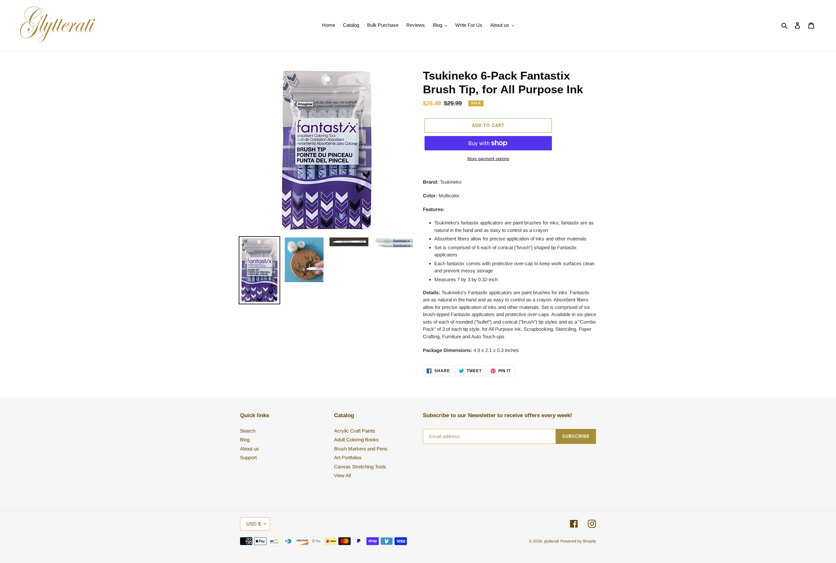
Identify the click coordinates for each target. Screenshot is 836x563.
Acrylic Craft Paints (354, 431)
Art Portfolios (348, 457)
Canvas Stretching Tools (360, 466)
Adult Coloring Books (356, 439)
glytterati (551, 541)
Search (247, 431)
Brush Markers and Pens (361, 448)
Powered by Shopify (578, 541)
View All (342, 475)
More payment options (488, 158)
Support (248, 457)
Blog (244, 439)
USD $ (253, 523)
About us (249, 448)
